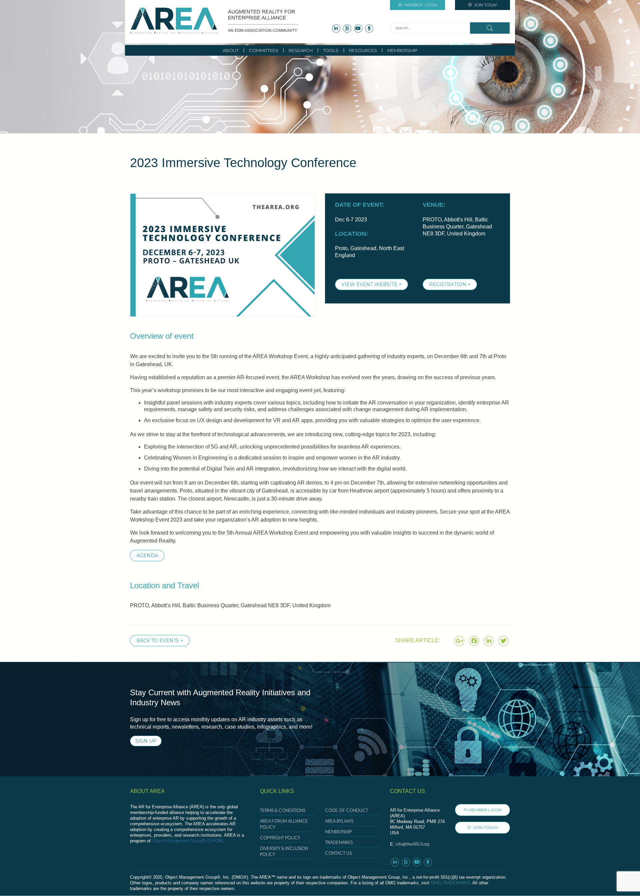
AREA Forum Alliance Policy (284, 824)
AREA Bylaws (339, 821)
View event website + (371, 284)
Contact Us (338, 853)
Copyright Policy (280, 837)
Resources (363, 50)
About (231, 50)
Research (301, 50)
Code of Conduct (346, 810)
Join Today (485, 4)
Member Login (485, 809)
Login (420, 4)
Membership (402, 50)
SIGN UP (145, 741)
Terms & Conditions (282, 810)
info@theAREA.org (412, 844)
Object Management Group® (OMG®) (187, 840)
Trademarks (339, 842)
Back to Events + (159, 641)
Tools (331, 50)
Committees (263, 50)
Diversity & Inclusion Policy (284, 851)
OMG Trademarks (450, 882)
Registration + (450, 284)
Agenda (147, 556)
